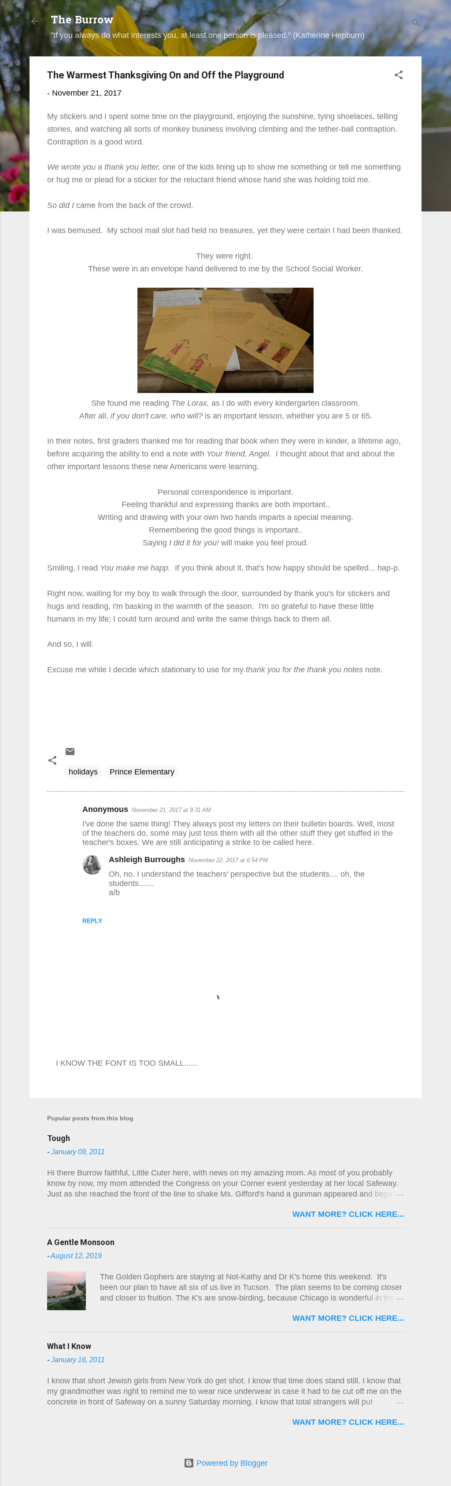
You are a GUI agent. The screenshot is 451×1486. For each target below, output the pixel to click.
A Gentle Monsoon (81, 1242)
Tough (58, 1138)
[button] (398, 76)
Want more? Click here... (348, 1214)
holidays (83, 771)
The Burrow (82, 21)
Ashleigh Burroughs (147, 859)
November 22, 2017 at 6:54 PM (228, 860)
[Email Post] (70, 754)
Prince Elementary (142, 771)
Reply (92, 920)
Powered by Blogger (231, 1463)
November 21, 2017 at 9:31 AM (171, 810)
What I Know (69, 1346)
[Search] (416, 24)
